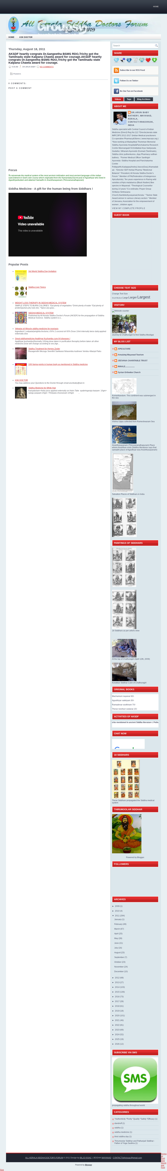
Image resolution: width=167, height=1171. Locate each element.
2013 (117, 982)
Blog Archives (143, 99)
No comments (46, 67)
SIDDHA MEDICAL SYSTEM (40, 313)
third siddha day (121, 1136)
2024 (117, 1034)
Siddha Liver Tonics (37, 287)
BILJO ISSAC (86, 1158)
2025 (117, 1039)
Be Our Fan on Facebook (131, 91)
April (116, 933)
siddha (117, 1128)
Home (156, 7)
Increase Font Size (164, 1157)
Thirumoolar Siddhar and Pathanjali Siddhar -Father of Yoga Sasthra (134, 1142)
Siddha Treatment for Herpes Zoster (44, 349)
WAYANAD (106, 1158)
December (119, 971)
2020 (117, 1015)
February (118, 924)
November (119, 967)
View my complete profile (128, 208)
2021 (117, 1020)
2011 (117, 916)
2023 (117, 1030)
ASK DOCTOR (21, 380)
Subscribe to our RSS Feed (132, 70)
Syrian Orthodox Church (129, 372)
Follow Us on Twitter (129, 81)
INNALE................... (126, 366)
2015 (117, 992)
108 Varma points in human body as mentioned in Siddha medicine (58, 364)
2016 (117, 997)
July (116, 948)
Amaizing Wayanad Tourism (131, 355)
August (117, 952)
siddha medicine (121, 1132)
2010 (117, 911)
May (116, 938)
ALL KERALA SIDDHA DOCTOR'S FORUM (44, 1158)
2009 (117, 906)
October (118, 962)
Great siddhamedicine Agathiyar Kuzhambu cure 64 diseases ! (42, 338)
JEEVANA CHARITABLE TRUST (132, 360)
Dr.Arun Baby (140, 112)
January (118, 919)
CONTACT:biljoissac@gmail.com (127, 1158)
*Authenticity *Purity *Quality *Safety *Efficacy (134, 1119)
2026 (117, 1044)
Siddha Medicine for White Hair (42, 388)
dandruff (118, 1123)
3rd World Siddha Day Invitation (42, 271)
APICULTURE (124, 349)
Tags (129, 99)
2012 (117, 978)
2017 (117, 1001)
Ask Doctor (25, 37)
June (116, 943)
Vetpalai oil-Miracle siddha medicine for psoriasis (36, 328)
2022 (117, 1025)
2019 (117, 1011)
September (119, 957)
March (117, 929)
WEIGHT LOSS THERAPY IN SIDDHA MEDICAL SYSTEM (40, 303)
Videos (118, 99)
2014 (117, 987)
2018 (117, 1006)
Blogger (140, 857)
